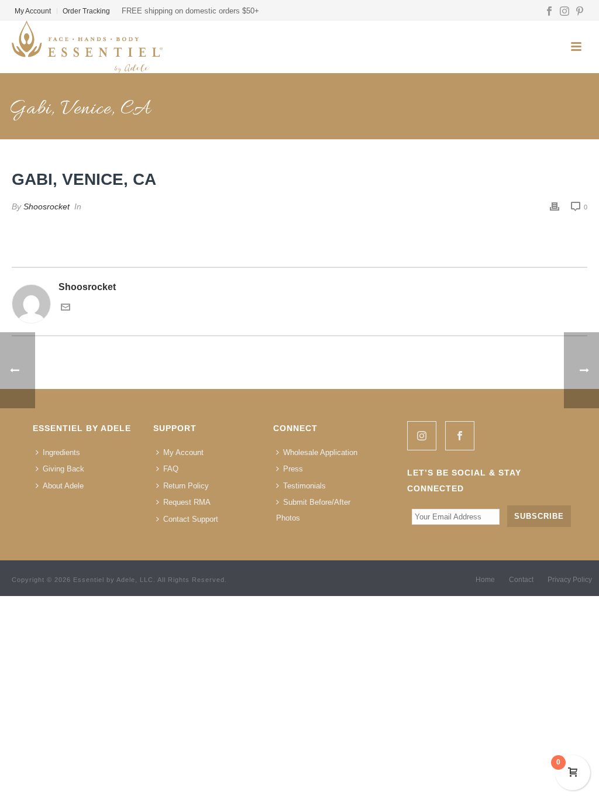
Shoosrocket (46, 206)
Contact (521, 580)
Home (485, 580)
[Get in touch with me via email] (65, 309)
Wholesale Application (320, 452)
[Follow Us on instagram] (421, 435)
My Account (183, 452)
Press (293, 468)
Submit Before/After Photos (313, 510)
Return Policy (186, 485)
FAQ (170, 468)
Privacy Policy (570, 580)
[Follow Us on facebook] (459, 435)
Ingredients (61, 452)
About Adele (63, 485)
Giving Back (63, 468)
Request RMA (187, 502)
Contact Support (190, 519)
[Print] (554, 207)
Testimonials (304, 485)
